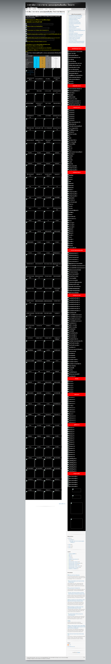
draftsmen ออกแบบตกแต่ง (73, 559)
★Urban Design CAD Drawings (74, 38)
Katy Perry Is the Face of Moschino (74, 575)
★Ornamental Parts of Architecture (75, 29)
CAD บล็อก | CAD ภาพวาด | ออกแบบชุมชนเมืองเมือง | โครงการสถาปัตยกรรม (45, 11)
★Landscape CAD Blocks (73, 33)
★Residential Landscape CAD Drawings (76, 34)
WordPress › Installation (73, 568)
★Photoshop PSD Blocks (73, 19)
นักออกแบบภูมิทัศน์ (48, 13)
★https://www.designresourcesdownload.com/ (77, 30)
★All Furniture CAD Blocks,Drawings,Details (76, 41)
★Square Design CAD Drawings (74, 37)
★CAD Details (71, 25)
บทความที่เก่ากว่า (62, 503)
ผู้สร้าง (52, 13)
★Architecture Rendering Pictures (75, 23)
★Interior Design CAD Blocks (74, 26)
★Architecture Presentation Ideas (74, 22)
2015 (69, 544)
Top (84, 657)
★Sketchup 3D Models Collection (75, 18)
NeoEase (48, 658)
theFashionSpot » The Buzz (73, 567)
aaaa (70, 644)
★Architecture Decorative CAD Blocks (75, 16)
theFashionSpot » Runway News (74, 563)
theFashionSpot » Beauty (73, 561)
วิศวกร (54, 13)
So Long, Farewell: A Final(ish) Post (74, 588)
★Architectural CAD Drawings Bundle (75, 15)
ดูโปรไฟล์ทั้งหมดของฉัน (71, 646)
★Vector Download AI (72, 27)
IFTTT (70, 560)
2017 (69, 538)
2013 (69, 547)
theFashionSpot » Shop (73, 564)
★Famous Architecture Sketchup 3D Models (76, 42)
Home (26, 9)
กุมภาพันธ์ (71, 539)
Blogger (78, 652)
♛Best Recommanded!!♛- (76, 14)
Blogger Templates (31, 658)
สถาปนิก (57, 13)
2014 (69, 546)
